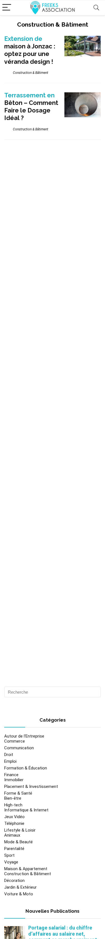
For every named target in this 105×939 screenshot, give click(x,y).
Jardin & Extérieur (20, 887)
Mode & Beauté (18, 841)
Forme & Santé (18, 793)
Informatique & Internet (26, 810)
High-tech (13, 804)
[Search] (96, 7)
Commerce (14, 741)
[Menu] (6, 7)
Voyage (11, 862)
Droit (8, 754)
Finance (11, 774)
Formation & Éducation (25, 768)
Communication (19, 747)
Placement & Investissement (31, 786)
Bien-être (12, 798)
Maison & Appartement (25, 868)
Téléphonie (14, 823)
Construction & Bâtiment (30, 73)
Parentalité (14, 848)
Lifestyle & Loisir (20, 830)
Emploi (10, 761)
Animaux (12, 835)
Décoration (14, 880)
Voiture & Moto (18, 893)
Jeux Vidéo (14, 816)
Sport (9, 855)
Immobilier (14, 779)
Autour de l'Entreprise (24, 736)
